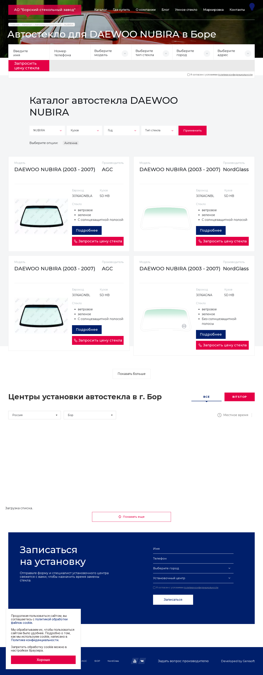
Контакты (237, 10)
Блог (165, 10)
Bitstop (239, 397)
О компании (146, 10)
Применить (192, 130)
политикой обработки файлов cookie (39, 621)
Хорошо (43, 660)
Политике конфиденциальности (34, 640)
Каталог (100, 10)
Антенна (70, 143)
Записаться (173, 599)
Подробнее (87, 230)
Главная (14, 24)
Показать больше (132, 374)
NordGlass (113, 660)
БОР (97, 660)
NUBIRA (68, 24)
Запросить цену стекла (26, 65)
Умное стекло (186, 10)
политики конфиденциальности (235, 74)
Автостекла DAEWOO (48, 24)
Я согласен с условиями (221, 74)
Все (206, 397)
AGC (84, 660)
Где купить (121, 10)
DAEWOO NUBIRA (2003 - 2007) (54, 169)
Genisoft (249, 661)
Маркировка (213, 10)
